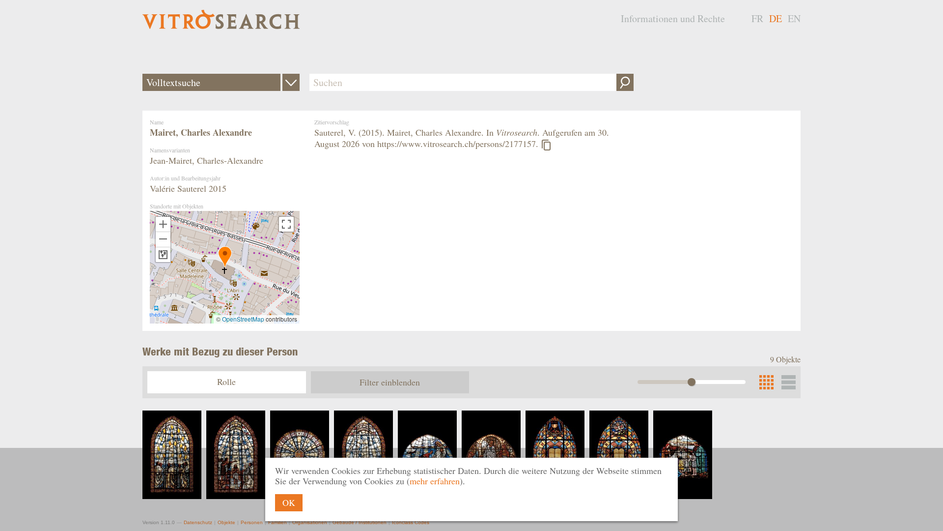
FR (757, 18)
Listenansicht (788, 382)
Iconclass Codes (410, 522)
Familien (277, 522)
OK (288, 502)
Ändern (291, 82)
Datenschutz (198, 522)
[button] (225, 256)
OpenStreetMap (243, 319)
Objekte (226, 522)
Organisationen (309, 522)
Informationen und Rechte (673, 18)
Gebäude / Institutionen (360, 522)
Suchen (625, 82)
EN (794, 18)
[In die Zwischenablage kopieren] (546, 145)
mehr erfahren (435, 481)
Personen (252, 522)
